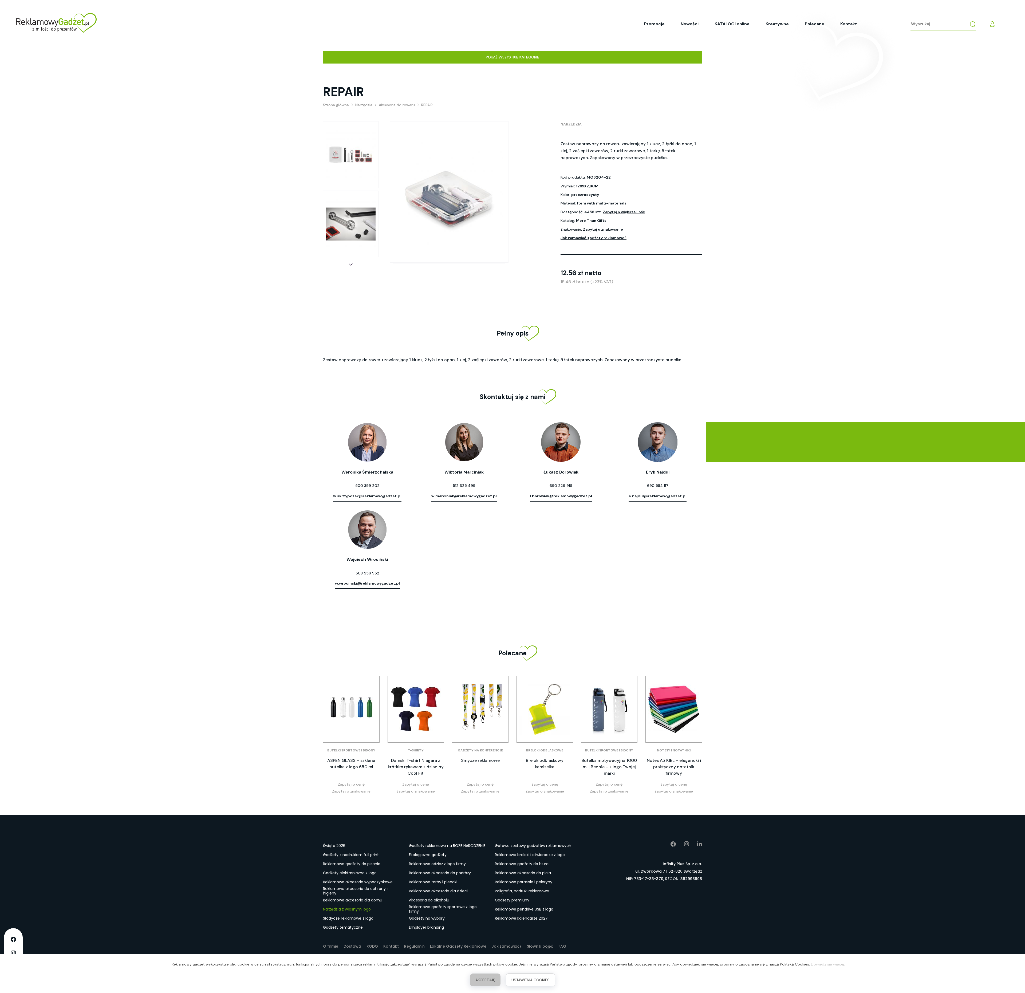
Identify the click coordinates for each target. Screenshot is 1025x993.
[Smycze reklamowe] (480, 709)
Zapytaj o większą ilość (624, 212)
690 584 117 (657, 485)
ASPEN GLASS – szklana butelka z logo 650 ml (351, 764)
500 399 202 (367, 485)
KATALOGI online (732, 24)
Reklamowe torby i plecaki (433, 882)
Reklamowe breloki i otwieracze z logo (530, 854)
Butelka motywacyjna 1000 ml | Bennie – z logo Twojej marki (609, 767)
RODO (372, 946)
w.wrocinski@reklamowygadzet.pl (367, 583)
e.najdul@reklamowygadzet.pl (658, 496)
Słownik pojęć (540, 946)
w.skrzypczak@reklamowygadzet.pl (367, 496)
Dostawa (352, 946)
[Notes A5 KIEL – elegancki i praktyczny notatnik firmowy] (673, 709)
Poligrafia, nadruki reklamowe (522, 891)
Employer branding (426, 927)
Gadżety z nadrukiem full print (351, 854)
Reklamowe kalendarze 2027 (521, 918)
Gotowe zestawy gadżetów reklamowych (533, 845)
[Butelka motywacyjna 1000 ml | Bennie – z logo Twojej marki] (609, 709)
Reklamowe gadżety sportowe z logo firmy (443, 909)
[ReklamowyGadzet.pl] (56, 24)
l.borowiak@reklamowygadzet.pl (561, 496)
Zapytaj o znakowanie (603, 229)
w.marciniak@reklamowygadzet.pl (464, 496)
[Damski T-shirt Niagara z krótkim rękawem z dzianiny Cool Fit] (416, 709)
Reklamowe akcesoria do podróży (440, 873)
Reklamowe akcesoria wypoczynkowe (358, 882)
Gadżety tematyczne (343, 927)
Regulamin (414, 946)
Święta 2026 (334, 845)
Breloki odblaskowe (544, 750)
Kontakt (848, 24)
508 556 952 (367, 573)
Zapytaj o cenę (351, 784)
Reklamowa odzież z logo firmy (437, 863)
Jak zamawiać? (507, 946)
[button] (351, 264)
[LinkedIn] (695, 844)
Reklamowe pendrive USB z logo (524, 909)
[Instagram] (682, 844)
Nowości (690, 24)
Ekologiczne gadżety (428, 854)
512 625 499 (464, 485)
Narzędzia (571, 124)
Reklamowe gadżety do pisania (351, 863)
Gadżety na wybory (427, 918)
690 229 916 (561, 485)
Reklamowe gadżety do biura (522, 863)
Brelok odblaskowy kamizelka (544, 764)
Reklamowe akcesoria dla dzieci (438, 891)
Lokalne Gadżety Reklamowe (458, 946)
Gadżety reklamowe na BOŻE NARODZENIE (447, 845)
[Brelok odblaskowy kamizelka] (545, 709)
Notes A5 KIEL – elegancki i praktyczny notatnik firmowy (674, 767)
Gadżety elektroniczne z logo (350, 873)
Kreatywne (777, 24)
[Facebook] (669, 844)
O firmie (330, 946)
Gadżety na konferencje (480, 750)
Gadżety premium (512, 900)
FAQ (562, 946)
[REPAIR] (351, 154)
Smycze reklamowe (480, 760)
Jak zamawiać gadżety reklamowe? (593, 237)
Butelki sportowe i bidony (351, 750)
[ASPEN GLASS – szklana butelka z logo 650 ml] (351, 709)
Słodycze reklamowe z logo (348, 918)
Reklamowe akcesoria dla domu (352, 900)
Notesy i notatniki (674, 750)
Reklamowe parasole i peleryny (523, 882)
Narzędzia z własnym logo (347, 909)
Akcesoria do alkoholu (429, 900)
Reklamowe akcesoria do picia (523, 873)
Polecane (814, 24)
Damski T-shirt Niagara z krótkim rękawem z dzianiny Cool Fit (416, 767)
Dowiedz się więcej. (828, 964)
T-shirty (416, 750)
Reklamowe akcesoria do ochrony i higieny (355, 891)
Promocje (654, 24)
